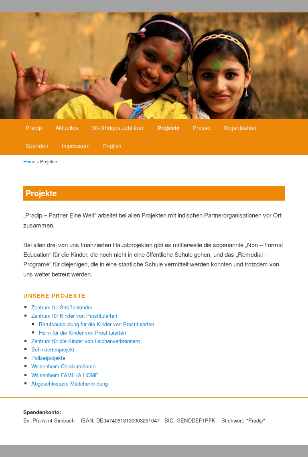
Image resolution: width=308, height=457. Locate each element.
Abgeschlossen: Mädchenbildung (69, 383)
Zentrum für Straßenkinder (61, 307)
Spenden (37, 146)
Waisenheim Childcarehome (63, 366)
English (112, 146)
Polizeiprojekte (48, 358)
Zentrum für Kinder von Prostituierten (74, 315)
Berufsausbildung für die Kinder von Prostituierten (96, 324)
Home (29, 161)
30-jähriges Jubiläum (118, 128)
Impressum (75, 146)
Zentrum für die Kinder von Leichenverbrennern (85, 341)
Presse (202, 128)
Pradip (34, 128)
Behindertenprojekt (53, 349)
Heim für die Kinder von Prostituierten (82, 332)
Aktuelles (66, 128)
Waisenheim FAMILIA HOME (65, 375)
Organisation (240, 128)
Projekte (169, 128)
